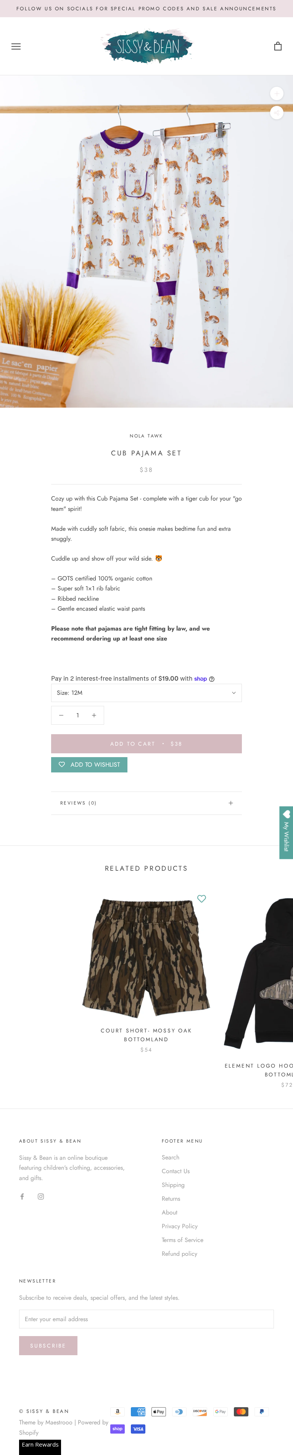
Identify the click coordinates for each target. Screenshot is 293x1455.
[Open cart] (278, 46)
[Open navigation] (16, 46)
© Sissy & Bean (44, 1411)
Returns (171, 1198)
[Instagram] (41, 1196)
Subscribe (48, 1345)
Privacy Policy (180, 1226)
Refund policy (179, 1253)
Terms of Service (182, 1240)
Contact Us (176, 1171)
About (169, 1212)
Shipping (173, 1184)
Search (170, 1157)
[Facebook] (22, 1196)
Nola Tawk (146, 435)
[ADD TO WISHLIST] (201, 899)
